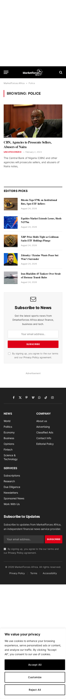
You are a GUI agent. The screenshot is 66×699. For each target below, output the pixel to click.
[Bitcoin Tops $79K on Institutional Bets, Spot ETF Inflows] (11, 204)
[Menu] (6, 72)
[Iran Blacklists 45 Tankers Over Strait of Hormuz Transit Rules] (11, 277)
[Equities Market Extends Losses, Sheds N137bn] (11, 222)
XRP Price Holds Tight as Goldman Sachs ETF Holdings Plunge (40, 238)
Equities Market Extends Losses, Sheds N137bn (41, 220)
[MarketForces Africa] (33, 72)
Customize (35, 677)
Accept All (34, 664)
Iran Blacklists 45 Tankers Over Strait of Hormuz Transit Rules (41, 275)
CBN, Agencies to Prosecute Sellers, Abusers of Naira (28, 144)
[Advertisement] (33, 33)
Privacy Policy (31, 357)
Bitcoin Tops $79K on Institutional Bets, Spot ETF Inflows (39, 202)
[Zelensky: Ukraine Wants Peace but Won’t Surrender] (11, 259)
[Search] (60, 72)
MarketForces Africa (14, 83)
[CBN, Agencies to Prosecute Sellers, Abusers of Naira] (33, 121)
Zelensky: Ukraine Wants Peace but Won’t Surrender (39, 257)
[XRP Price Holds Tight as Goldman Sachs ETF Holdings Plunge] (11, 241)
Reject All (35, 689)
